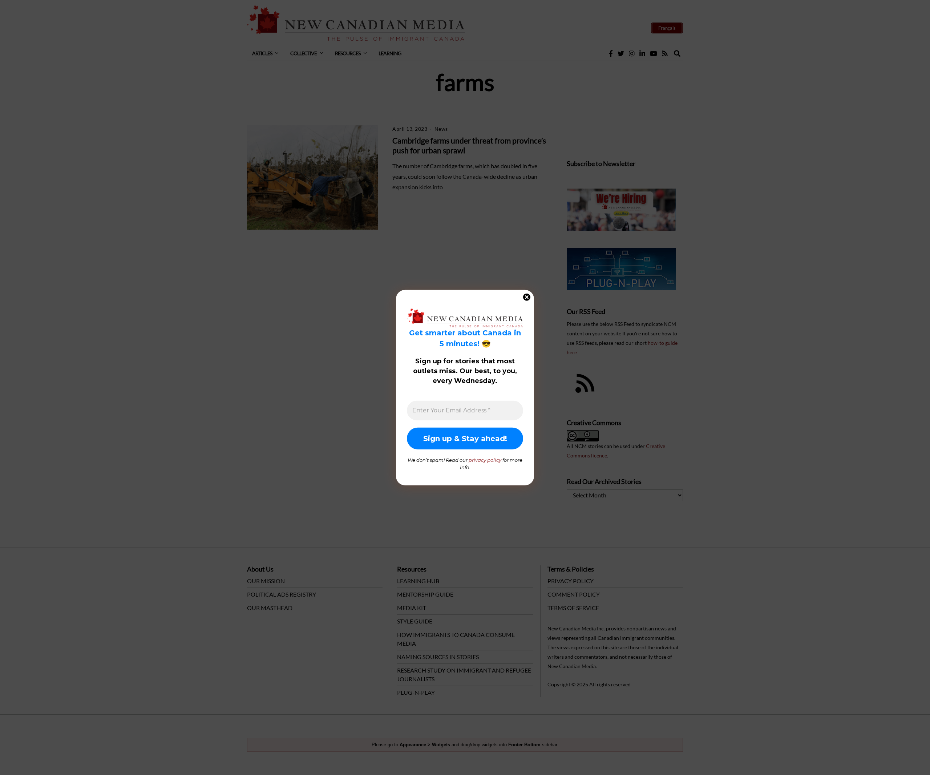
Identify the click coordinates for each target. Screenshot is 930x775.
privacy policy (485, 460)
